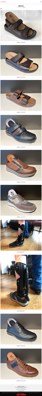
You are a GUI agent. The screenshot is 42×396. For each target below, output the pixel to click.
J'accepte (18, 394)
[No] (40, 393)
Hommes (20, 7)
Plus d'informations (23, 394)
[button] (40, 2)
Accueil (17, 7)
